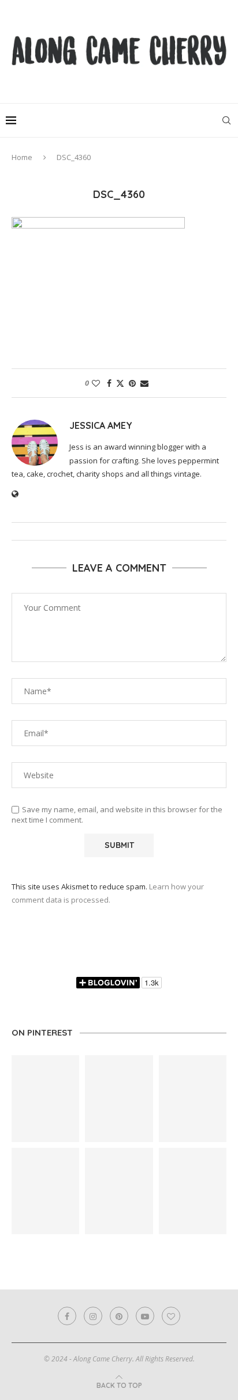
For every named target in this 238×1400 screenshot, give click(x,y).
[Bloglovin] (171, 1316)
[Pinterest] (119, 1316)
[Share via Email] (144, 383)
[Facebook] (67, 1316)
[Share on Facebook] (109, 383)
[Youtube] (145, 1316)
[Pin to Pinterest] (132, 383)
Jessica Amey (100, 425)
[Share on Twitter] (120, 383)
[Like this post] (96, 383)
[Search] (226, 120)
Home (22, 157)
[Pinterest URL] (45, 1098)
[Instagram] (93, 1316)
